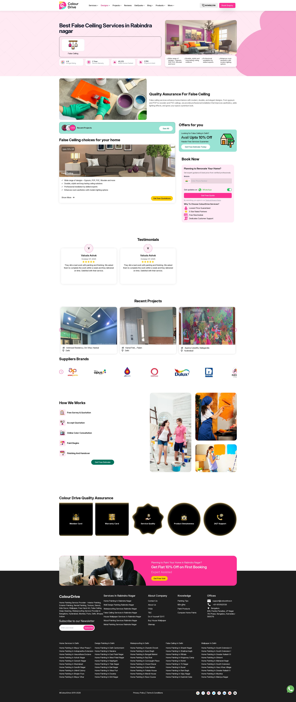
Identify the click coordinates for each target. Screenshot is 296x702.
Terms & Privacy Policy (213, 200)
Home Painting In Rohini (176, 661)
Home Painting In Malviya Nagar (214, 677)
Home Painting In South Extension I (216, 651)
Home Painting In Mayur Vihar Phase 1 (75, 648)
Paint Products (184, 609)
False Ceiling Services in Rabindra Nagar (120, 612)
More (170, 5)
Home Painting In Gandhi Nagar (72, 667)
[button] (187, 181)
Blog (149, 5)
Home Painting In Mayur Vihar (71, 677)
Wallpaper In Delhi (208, 643)
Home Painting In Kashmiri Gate (179, 677)
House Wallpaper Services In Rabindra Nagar (122, 616)
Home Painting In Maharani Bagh (215, 661)
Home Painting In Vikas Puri (106, 670)
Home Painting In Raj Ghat (141, 657)
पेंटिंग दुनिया (181, 605)
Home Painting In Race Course (143, 677)
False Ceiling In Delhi (174, 643)
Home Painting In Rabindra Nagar (117, 601)
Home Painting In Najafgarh (106, 661)
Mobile (187, 176)
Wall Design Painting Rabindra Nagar (119, 605)
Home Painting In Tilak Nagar (107, 664)
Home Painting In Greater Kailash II (215, 670)
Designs (104, 5)
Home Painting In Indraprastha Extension (76, 651)
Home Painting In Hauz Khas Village (216, 667)
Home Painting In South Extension (215, 664)
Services (92, 5)
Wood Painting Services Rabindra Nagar (120, 620)
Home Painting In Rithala (176, 654)
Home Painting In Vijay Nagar (178, 674)
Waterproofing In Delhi (139, 643)
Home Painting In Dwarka (105, 674)
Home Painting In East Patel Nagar (109, 654)
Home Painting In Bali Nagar (106, 667)
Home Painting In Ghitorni (212, 657)
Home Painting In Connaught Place (144, 661)
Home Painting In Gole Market (142, 667)
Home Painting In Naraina (105, 651)
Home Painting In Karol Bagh (142, 651)
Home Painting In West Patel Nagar (109, 657)
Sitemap (151, 624)
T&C (150, 612)
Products (159, 5)
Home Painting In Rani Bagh (177, 670)
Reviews (128, 5)
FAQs (150, 609)
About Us (152, 605)
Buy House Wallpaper (157, 620)
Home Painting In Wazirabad (71, 664)
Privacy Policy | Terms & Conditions (148, 693)
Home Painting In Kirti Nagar (106, 677)
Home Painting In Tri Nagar (177, 664)
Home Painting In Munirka (212, 674)
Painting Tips (183, 601)
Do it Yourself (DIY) (156, 616)
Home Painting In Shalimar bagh (179, 651)
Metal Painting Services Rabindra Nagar (120, 624)
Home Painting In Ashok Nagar (72, 657)
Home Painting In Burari (175, 667)
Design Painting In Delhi (104, 643)
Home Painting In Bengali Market (143, 654)
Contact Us (152, 601)
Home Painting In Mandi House (143, 674)
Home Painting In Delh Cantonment (109, 648)
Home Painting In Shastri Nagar (179, 648)
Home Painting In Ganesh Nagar (72, 661)
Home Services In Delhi (69, 643)
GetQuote (138, 5)
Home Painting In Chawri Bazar (143, 664)
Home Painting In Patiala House (143, 670)
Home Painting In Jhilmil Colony (72, 670)
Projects (116, 5)
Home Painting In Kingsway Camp (180, 657)
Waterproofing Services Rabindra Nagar (120, 609)
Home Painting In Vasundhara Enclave (75, 654)
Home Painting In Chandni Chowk (144, 648)
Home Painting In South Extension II (216, 648)
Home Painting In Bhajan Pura (71, 674)
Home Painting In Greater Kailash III (216, 654)
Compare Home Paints (187, 612)
